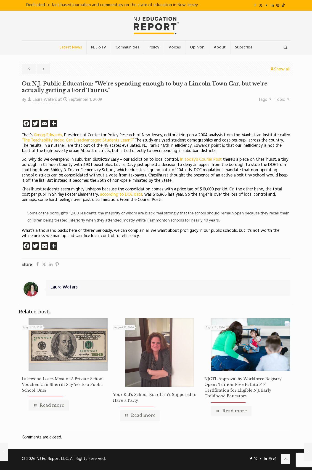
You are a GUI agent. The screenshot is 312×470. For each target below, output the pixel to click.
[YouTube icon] (266, 5)
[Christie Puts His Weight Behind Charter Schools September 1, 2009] (308, 452)
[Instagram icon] (278, 5)
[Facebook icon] (255, 5)
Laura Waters (45, 99)
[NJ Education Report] (156, 25)
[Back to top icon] (285, 459)
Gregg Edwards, (49, 135)
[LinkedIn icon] (272, 5)
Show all (282, 69)
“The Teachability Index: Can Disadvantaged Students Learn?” (78, 140)
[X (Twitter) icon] (260, 5)
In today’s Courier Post (201, 159)
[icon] (283, 5)
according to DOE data (121, 194)
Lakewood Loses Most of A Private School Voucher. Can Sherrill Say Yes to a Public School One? (63, 385)
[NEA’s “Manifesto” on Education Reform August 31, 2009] (4, 452)
